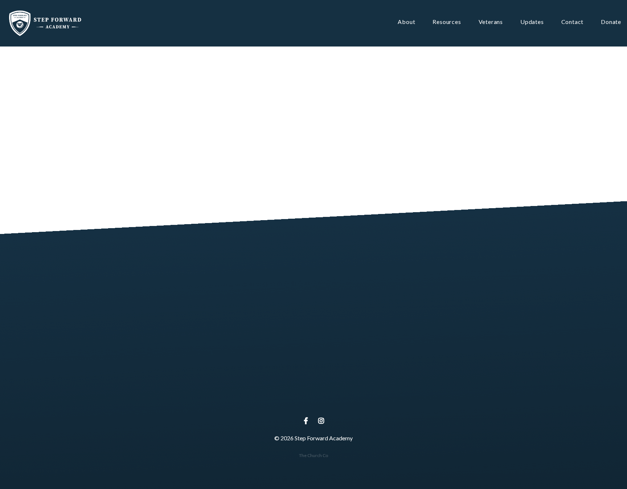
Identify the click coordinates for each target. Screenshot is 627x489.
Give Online (452, 397)
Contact (572, 22)
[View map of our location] (313, 356)
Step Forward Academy (313, 397)
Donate (611, 22)
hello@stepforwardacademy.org (175, 397)
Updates (532, 22)
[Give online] (452, 356)
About (406, 22)
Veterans (491, 22)
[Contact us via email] (175, 356)
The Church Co (313, 455)
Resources (447, 22)
